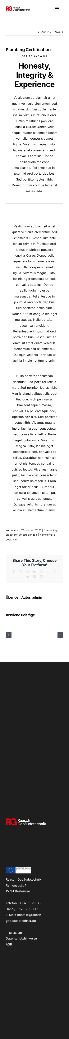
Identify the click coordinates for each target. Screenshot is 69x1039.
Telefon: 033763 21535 (23, 903)
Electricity (11, 534)
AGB (9, 944)
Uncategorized (28, 534)
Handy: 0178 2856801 (22, 909)
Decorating (50, 530)
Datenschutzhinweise (21, 938)
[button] (9, 635)
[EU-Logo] (18, 868)
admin (15, 530)
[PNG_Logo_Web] (18, 8)
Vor (57, 32)
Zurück (46, 32)
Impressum (14, 933)
